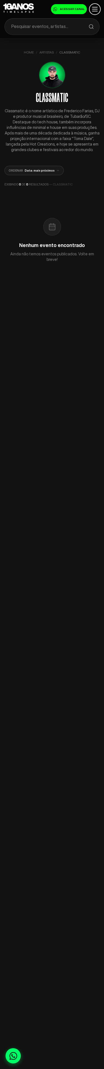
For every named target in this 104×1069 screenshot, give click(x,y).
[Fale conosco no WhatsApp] (13, 1055)
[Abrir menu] (95, 9)
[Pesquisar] (91, 26)
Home (29, 52)
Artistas (46, 52)
